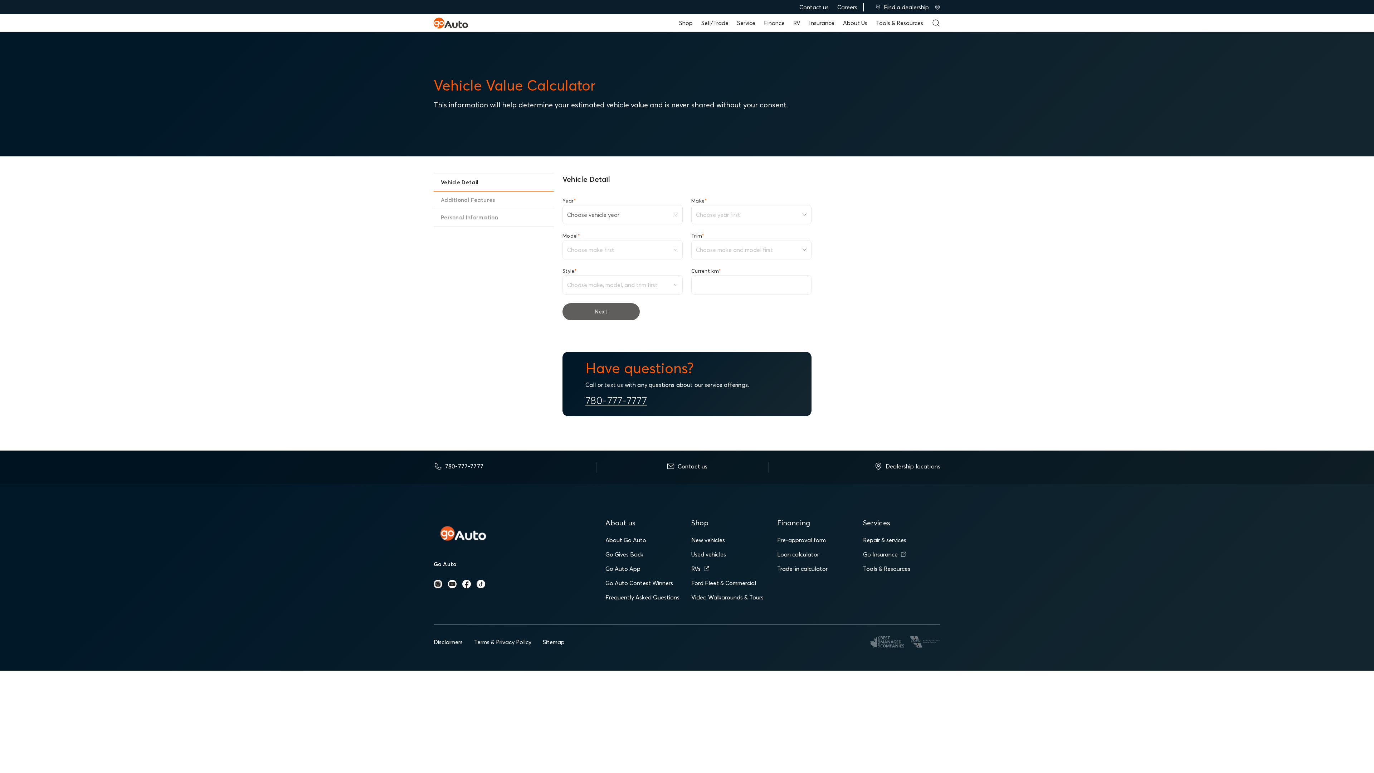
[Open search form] (936, 23)
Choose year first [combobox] (718, 214)
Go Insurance (880, 554)
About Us (855, 22)
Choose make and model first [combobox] (734, 249)
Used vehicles (708, 554)
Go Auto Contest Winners (639, 583)
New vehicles (708, 540)
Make (699, 201)
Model (571, 236)
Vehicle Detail (459, 182)
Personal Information (469, 217)
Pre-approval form (801, 540)
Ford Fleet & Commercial (723, 583)
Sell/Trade (715, 22)
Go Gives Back (624, 554)
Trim (697, 236)
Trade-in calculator (802, 568)
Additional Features (468, 199)
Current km (706, 271)
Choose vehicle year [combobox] (593, 214)
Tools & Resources (899, 22)
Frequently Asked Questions (642, 597)
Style (569, 271)
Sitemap (554, 642)
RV (796, 22)
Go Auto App (622, 568)
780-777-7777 (616, 400)
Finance (774, 22)
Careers (847, 7)
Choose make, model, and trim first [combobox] (612, 284)
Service (746, 22)
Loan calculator (798, 554)
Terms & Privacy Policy (502, 642)
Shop (686, 22)
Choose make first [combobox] (590, 249)
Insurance (821, 22)
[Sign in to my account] (937, 7)
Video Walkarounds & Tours (727, 597)
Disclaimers (448, 642)
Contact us (814, 7)
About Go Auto (625, 540)
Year (569, 201)
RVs (696, 568)
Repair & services (884, 540)
